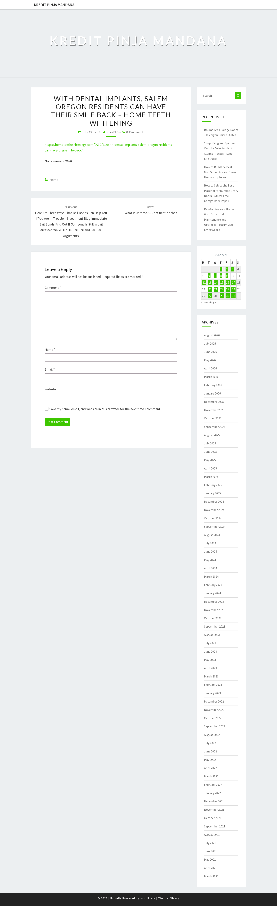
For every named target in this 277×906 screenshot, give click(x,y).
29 (221, 296)
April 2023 (210, 668)
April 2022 (210, 768)
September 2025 (214, 427)
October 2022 (212, 718)
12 (204, 282)
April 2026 (210, 368)
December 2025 (214, 402)
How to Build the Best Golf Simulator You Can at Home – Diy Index (220, 172)
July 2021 (210, 843)
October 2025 (212, 418)
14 (215, 282)
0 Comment (134, 132)
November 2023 (214, 610)
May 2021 (210, 859)
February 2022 (213, 785)
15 (221, 282)
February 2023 (213, 685)
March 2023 (211, 676)
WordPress (147, 898)
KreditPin (114, 132)
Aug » (212, 302)
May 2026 (210, 360)
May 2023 (210, 660)
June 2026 (210, 352)
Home (54, 179)
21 (215, 289)
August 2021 (212, 834)
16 (227, 282)
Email (50, 369)
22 (221, 289)
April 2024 (210, 568)
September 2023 (214, 626)
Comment (53, 287)
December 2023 (214, 601)
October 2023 (212, 618)
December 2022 (214, 701)
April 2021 (210, 868)
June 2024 (210, 551)
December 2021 (214, 801)
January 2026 (212, 393)
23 (227, 289)
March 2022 (211, 776)
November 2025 (214, 410)
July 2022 (210, 743)
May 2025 (210, 460)
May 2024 (210, 560)
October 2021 (212, 818)
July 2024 (210, 543)
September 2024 (214, 526)
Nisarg (174, 898)
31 (233, 296)
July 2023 (210, 643)
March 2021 (211, 876)
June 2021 (210, 851)
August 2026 (212, 335)
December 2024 (214, 501)
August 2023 (212, 635)
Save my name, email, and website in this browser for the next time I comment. (105, 409)
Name (50, 349)
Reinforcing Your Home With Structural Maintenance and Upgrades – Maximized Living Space (219, 219)
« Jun (204, 302)
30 (227, 296)
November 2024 (214, 510)
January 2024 (212, 593)
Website (50, 389)
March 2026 (211, 376)
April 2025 (210, 468)
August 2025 (212, 435)
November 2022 (214, 710)
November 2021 (214, 809)
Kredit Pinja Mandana (54, 4)
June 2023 (210, 651)
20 (209, 289)
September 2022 (214, 726)
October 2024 (212, 518)
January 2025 (212, 493)
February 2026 (213, 385)
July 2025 (210, 443)
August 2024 (212, 535)
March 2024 (211, 576)
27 (209, 296)
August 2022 (212, 735)
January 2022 (212, 793)
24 (233, 289)
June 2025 (210, 451)
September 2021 (214, 826)
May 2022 (210, 759)
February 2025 (213, 485)
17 (233, 282)
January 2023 (212, 693)
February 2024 (213, 585)
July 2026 (210, 343)
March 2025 (211, 477)
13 (209, 282)
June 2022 (210, 751)
